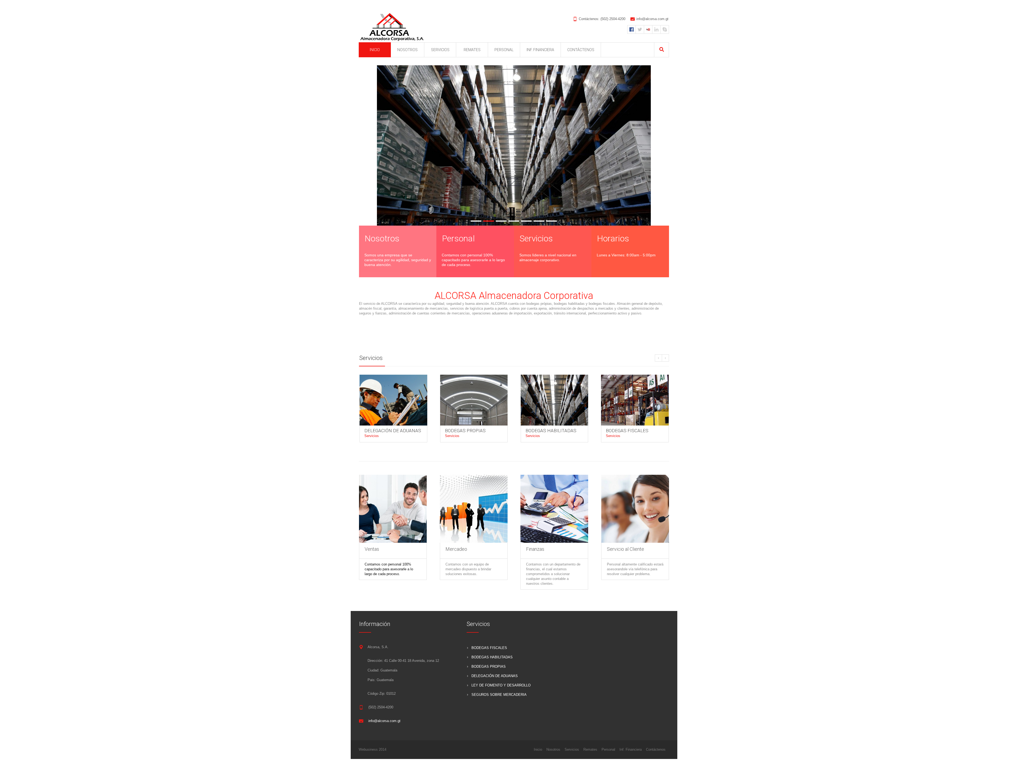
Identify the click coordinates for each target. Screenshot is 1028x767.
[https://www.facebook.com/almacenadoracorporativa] (632, 29)
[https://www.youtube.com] (648, 29)
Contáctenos (656, 749)
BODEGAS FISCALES (627, 430)
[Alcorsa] (392, 27)
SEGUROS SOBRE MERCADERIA (499, 695)
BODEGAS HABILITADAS (551, 430)
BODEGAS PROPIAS (465, 430)
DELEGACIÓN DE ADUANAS (392, 430)
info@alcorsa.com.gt (652, 19)
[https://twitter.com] (640, 29)
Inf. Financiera (630, 749)
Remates (590, 749)
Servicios (371, 436)
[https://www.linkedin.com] (656, 29)
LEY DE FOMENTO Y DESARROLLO (501, 685)
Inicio (538, 749)
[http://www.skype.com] (665, 29)
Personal (608, 749)
